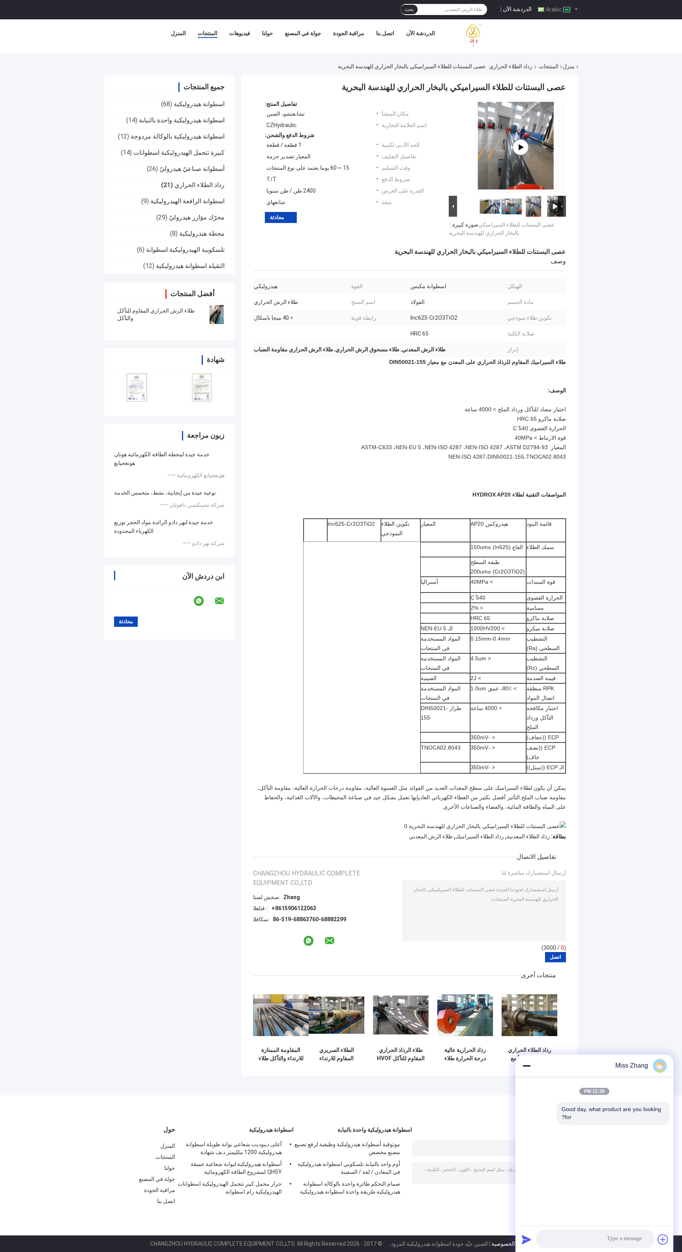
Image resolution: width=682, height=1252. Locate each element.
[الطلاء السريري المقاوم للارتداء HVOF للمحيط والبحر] (336, 1015)
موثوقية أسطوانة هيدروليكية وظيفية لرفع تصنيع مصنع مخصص (347, 1148)
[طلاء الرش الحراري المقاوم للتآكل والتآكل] (216, 314)
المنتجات (207, 33)
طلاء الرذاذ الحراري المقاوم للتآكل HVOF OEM (401, 1054)
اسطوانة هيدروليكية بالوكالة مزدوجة (178, 136)
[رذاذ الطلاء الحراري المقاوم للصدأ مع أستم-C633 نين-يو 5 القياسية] (529, 1015)
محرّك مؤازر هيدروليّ (197, 217)
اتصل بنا (385, 33)
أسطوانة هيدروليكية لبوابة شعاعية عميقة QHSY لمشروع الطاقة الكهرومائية (236, 1168)
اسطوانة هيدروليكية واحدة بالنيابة (182, 120)
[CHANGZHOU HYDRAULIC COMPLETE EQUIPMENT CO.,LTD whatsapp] (204, 601)
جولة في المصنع (303, 33)
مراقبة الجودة (348, 33)
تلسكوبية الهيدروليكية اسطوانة (185, 249)
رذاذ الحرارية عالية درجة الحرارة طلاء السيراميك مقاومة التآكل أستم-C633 (465, 1054)
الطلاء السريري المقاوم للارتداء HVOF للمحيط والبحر (336, 1054)
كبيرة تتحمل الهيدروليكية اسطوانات (179, 152)
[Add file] (663, 1239)
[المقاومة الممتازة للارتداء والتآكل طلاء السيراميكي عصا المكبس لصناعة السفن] (281, 1015)
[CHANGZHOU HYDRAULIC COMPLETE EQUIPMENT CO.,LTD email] (224, 601)
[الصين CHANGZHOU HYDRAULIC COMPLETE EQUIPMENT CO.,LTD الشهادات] (136, 387)
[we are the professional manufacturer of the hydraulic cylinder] (520, 147)
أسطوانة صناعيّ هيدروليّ (192, 168)
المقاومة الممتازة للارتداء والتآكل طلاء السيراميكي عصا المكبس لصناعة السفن (281, 1054)
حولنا (267, 33)
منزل (569, 66)
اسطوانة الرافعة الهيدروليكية (187, 201)
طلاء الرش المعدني (431, 836)
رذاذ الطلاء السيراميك (479, 836)
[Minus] (526, 1065)
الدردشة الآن (517, 9)
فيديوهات (239, 33)
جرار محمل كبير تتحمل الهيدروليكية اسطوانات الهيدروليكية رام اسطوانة (230, 1188)
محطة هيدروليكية (202, 233)
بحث (409, 9)
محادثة (277, 217)
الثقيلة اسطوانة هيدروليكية (190, 266)
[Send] (526, 1239)
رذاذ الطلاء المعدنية (528, 836)
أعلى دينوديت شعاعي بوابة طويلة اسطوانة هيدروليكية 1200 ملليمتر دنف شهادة (233, 1148)
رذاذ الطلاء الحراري (510, 66)
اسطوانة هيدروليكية (199, 104)
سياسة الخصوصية (511, 1244)
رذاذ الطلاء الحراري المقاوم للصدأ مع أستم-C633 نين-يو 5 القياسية (529, 1054)
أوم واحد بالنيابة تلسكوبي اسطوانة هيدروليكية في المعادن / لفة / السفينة (349, 1168)
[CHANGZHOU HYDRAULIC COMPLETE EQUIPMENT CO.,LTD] (491, 35)
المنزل (178, 33)
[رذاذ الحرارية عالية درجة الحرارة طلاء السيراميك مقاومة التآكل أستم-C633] (465, 1015)
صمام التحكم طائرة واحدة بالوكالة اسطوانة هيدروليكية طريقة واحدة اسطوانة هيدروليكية (350, 1188)
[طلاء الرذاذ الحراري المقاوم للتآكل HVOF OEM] (401, 1015)
